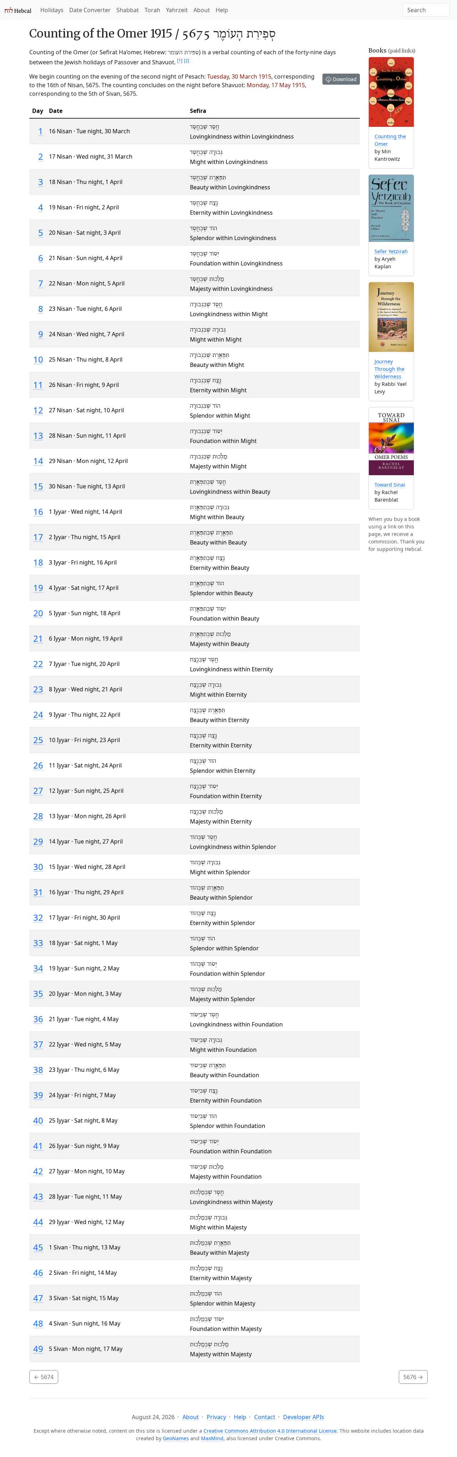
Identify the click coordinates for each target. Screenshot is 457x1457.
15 (38, 486)
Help (222, 10)
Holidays (52, 10)
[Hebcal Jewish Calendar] (18, 10)
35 (38, 993)
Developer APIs (303, 1417)
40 (38, 1120)
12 (38, 410)
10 (38, 359)
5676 (413, 1377)
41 (38, 1146)
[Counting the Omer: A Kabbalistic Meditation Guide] (391, 92)
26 (38, 765)
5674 (44, 1377)
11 (38, 385)
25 (38, 740)
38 (38, 1069)
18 (38, 562)
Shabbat (127, 10)
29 (38, 841)
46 (38, 1272)
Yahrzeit (177, 10)
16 (38, 511)
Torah (152, 10)
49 (38, 1348)
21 (38, 638)
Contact (264, 1417)
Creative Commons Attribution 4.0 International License (270, 1430)
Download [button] (344, 79)
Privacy (216, 1417)
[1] (179, 61)
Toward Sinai (390, 484)
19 (38, 587)
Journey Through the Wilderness (390, 369)
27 (38, 790)
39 (38, 1095)
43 (38, 1196)
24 (38, 714)
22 (38, 664)
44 (38, 1222)
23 (38, 689)
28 (38, 816)
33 (38, 943)
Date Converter (90, 10)
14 (38, 461)
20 (38, 613)
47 (38, 1298)
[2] (186, 61)
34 (38, 968)
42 (38, 1171)
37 (38, 1044)
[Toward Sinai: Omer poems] (391, 441)
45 (38, 1247)
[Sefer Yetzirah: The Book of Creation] (391, 208)
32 (38, 917)
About (202, 10)
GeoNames (176, 1438)
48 (38, 1323)
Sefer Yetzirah (391, 251)
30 (38, 866)
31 (38, 892)
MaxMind (212, 1438)
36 (38, 1019)
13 (38, 435)
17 (38, 537)
